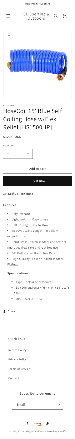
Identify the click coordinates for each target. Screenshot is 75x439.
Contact (13, 378)
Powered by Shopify (55, 431)
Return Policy (17, 350)
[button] (8, 16)
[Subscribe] (58, 405)
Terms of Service (19, 369)
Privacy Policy (17, 359)
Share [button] (12, 311)
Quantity (8, 145)
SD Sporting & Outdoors (31, 431)
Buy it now (37, 181)
